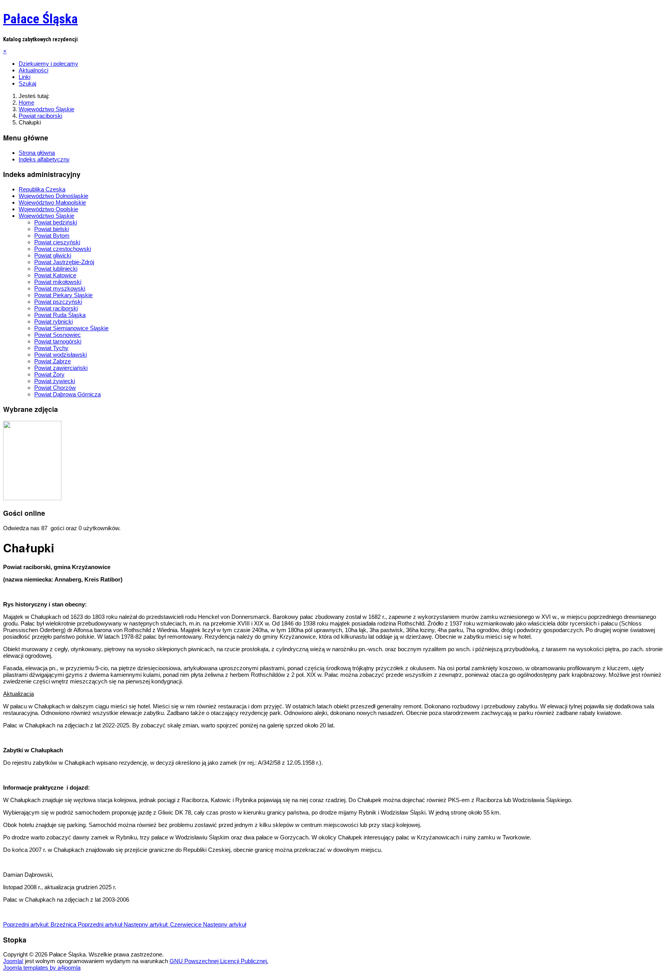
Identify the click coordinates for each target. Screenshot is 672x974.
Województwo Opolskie (48, 209)
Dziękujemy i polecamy (48, 63)
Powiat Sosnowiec (57, 334)
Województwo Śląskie (46, 215)
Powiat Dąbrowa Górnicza (67, 394)
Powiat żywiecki (54, 381)
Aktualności (33, 70)
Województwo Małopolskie (52, 202)
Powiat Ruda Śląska (60, 315)
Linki (24, 77)
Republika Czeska (42, 189)
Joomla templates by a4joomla (41, 967)
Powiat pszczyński (58, 301)
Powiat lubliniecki (55, 268)
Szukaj (27, 83)
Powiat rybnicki (53, 321)
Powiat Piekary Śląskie (63, 295)
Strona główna (37, 152)
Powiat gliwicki (52, 255)
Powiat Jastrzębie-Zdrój (64, 262)
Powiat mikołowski (57, 282)
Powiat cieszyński (57, 242)
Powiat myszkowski (59, 288)
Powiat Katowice (55, 275)
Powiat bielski (51, 229)
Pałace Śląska (40, 18)
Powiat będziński (55, 222)
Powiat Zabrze (52, 361)
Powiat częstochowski (62, 248)
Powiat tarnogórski (57, 341)
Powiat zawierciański (61, 367)
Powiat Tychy (51, 348)
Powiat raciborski (56, 308)
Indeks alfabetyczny (44, 159)
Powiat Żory (49, 374)
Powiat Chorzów (55, 387)
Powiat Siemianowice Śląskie (71, 328)
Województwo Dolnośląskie (53, 196)
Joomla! (13, 961)
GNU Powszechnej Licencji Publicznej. (219, 961)
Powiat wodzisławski (60, 354)
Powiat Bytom (52, 235)
